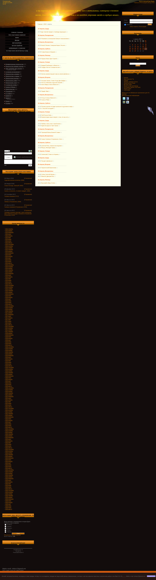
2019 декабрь (9, 372)
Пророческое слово (11, 80)
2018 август (8, 345)
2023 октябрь (9, 451)
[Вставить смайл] (31, 151)
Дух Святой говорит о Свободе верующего (53, 32)
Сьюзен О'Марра (10, 87)
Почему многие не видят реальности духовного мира (56, 106)
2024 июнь (8, 464)
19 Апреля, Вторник (44, 77)
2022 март (8, 418)
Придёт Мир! (45, 91)
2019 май (8, 360)
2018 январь (8, 333)
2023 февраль (9, 437)
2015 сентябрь (9, 285)
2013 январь (8, 230)
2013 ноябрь (8, 247)
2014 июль (8, 261)
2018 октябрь (9, 348)
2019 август (8, 365)
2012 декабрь (9, 229)
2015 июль (8, 282)
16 (143, 47)
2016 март (8, 295)
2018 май (8, 340)
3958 (22, 180)
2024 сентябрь (9, 470)
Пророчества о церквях (12, 74)
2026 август (8, 509)
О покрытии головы (11, 85)
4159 (13, 215)
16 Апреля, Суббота (44, 103)
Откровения (8, 91)
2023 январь (8, 435)
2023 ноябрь (8, 452)
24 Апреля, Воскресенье (45, 42)
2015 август (8, 283)
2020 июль (8, 384)
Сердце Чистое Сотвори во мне (50, 67)
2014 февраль (9, 252)
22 (140, 49)
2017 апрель (8, 317)
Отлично (9, 524)
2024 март (8, 459)
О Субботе (8, 93)
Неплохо (9, 528)
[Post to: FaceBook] (128, 98)
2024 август (8, 468)
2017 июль (8, 323)
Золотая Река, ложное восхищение (51, 145)
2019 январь (8, 353)
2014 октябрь (9, 266)
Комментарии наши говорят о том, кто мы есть (55, 117)
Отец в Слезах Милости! (48, 98)
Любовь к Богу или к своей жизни (51, 123)
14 (138, 47)
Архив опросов (16, 535)
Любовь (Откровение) (10, 201)
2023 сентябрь (9, 449)
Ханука (7, 98)
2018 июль (8, 343)
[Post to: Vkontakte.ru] (128, 102)
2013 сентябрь (9, 244)
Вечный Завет (128, 84)
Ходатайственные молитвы (12, 180)
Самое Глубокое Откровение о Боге (51, 139)
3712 (17, 196)
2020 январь (8, 374)
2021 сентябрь (9, 408)
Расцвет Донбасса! (46, 161)
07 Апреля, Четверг (44, 151)
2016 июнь (8, 300)
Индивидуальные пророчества (14, 64)
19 (132, 49)
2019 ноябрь (8, 370)
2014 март (8, 254)
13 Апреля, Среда (43, 120)
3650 (21, 185)
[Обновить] (29, 151)
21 (138, 49)
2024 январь (8, 456)
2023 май (8, 442)
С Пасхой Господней (47, 108)
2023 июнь (8, 444)
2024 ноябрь (8, 473)
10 (145, 45)
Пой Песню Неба (46, 115)
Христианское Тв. (129, 79)
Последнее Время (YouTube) (132, 87)
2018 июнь (8, 341)
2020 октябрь (9, 389)
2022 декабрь (9, 434)
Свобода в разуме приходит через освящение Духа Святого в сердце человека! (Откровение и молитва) (18, 214)
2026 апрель (8, 502)
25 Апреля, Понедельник (46, 35)
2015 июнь (8, 280)
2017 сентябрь (9, 326)
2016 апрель (8, 297)
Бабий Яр (8, 95)
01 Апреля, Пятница (44, 179)
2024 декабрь (9, 475)
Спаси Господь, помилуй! (11, 185)
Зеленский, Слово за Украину (50, 154)
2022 (45, 24)
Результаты (7, 535)
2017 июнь (8, 321)
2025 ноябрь (8, 493)
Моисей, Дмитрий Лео (47, 176)
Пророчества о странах (12, 76)
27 (135, 51)
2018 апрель (8, 338)
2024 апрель (8, 461)
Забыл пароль (134, 26)
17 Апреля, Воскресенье (45, 94)
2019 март (8, 357)
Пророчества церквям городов (14, 66)
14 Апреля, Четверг (44, 112)
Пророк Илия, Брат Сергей (49, 58)
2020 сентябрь (9, 387)
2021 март (8, 398)
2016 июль (8, 302)
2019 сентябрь (9, 367)
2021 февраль (9, 396)
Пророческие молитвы (12, 78)
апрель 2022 (137, 39)
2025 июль (8, 487)
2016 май (8, 299)
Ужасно (9, 531)
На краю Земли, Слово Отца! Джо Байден (53, 80)
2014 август (8, 263)
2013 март (8, 234)
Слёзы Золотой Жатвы (48, 174)
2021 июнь (8, 403)
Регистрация (143, 2)
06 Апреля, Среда (43, 157)
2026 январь (8, 497)
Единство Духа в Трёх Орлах (49, 125)
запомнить (129, 24)
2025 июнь (8, 485)
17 (145, 47)
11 (130, 47)
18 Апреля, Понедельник (46, 88)
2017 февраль (9, 314)
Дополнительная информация (130, 95)
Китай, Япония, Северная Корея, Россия (53, 45)
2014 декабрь (9, 270)
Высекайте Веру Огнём (48, 183)
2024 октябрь (9, 471)
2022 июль (8, 425)
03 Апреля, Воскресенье (45, 171)
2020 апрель (8, 379)
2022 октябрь (9, 430)
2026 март (8, 500)
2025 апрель (8, 481)
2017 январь (8, 312)
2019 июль (8, 364)
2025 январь (8, 476)
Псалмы (7, 103)
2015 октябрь (9, 287)
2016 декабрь (9, 311)
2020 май (8, 381)
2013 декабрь (9, 249)
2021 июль (8, 405)
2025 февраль (9, 478)
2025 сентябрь (9, 490)
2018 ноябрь (8, 350)
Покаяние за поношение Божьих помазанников (55, 38)
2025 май (8, 483)
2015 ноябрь (8, 288)
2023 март (8, 439)
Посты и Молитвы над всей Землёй (51, 82)
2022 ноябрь (8, 432)
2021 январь (8, 394)
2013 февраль (9, 232)
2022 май (8, 422)
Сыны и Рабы (45, 99)
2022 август (8, 427)
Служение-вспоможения (12, 72)
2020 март (8, 377)
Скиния (126, 80)
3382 (28, 191)
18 (130, 49)
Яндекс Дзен (127, 88)
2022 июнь (8, 423)
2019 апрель (8, 358)
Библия (126, 77)
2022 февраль (9, 417)
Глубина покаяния (9, 196)
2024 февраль (9, 458)
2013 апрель (8, 235)
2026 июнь (8, 505)
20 (135, 49)
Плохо (9, 530)
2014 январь (8, 251)
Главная (136, 2)
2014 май (8, 258)
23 (143, 49)
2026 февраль (9, 499)
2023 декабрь (9, 454)
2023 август (8, 447)
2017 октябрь (9, 328)
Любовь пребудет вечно (131, 81)
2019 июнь (8, 362)
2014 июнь (8, 259)
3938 (19, 201)
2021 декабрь (9, 413)
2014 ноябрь (8, 268)
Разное (7, 101)
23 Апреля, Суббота (44, 48)
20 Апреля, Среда (43, 70)
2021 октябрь (9, 410)
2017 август (8, 324)
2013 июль (8, 241)
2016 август (8, 304)
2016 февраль (9, 294)
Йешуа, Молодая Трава (48, 147)
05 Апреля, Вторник (44, 164)
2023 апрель (8, 440)
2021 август (8, 406)
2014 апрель (8, 256)
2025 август (8, 488)
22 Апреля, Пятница (44, 55)
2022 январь (8, 415)
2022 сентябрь (9, 429)
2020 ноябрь (8, 391)
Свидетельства (9, 89)
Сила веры (127, 90)
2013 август (8, 242)
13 (135, 47)
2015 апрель (8, 276)
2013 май (8, 237)
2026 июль (8, 507)
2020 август (8, 386)
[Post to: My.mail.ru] (124, 102)
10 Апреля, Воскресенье (45, 135)
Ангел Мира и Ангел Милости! (49, 84)
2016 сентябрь (9, 305)
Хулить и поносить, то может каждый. (15, 191)
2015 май (8, 278)
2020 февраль (9, 376)
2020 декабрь (9, 393)
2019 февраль (9, 355)
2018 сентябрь (9, 346)
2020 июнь (8, 382)
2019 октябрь (9, 369)
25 (130, 51)
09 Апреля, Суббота (44, 142)
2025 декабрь (9, 495)
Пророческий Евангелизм (48, 167)
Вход (149, 2)
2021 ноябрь (8, 411)
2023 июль (8, 446)
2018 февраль (9, 335)
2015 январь (8, 271)
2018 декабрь (9, 352)
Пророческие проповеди (131, 86)
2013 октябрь (9, 246)
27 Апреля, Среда (43, 28)
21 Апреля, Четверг (44, 62)
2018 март (8, 336)
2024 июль (8, 466)
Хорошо (9, 526)
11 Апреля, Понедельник (45, 129)
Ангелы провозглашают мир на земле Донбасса (55, 74)
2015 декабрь (9, 290)
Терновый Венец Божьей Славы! (50, 132)
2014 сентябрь (9, 264)
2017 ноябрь (8, 329)
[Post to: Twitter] (124, 98)
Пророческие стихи (11, 82)
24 (145, 49)
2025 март (8, 480)
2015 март (8, 275)
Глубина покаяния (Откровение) (13, 207)
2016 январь (8, 292)
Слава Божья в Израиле (48, 52)
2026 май (8, 504)
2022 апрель (8, 420)
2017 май (8, 319)
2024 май (8, 463)
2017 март (8, 316)
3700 (25, 207)
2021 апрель (8, 399)
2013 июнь (8, 239)
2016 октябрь (9, 307)
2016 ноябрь (8, 309)
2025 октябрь (9, 492)
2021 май (8, 401)
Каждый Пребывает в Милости (50, 65)
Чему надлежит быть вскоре (13, 68)
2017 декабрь (9, 331)
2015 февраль (9, 273)
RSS (153, 2)
